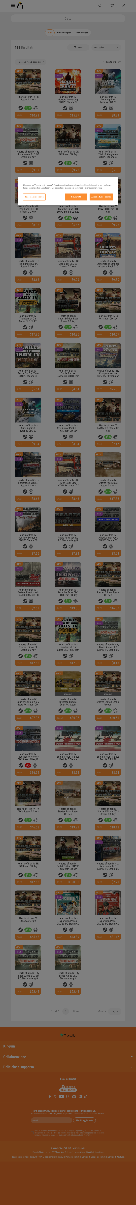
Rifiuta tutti (76, 197)
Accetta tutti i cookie (101, 197)
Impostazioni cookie (34, 197)
